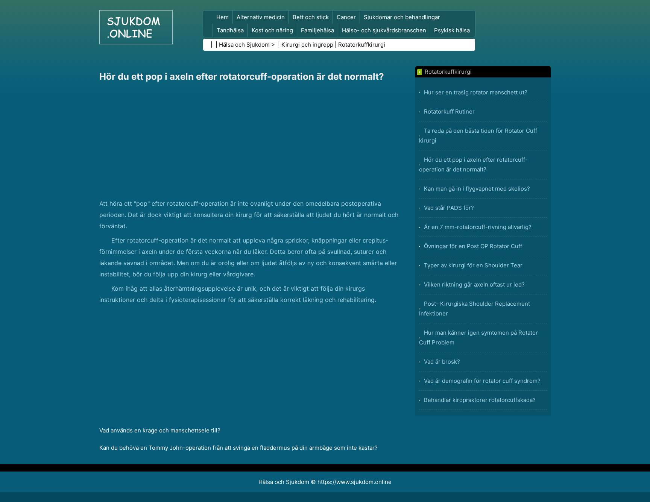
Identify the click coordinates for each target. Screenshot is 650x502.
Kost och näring (272, 30)
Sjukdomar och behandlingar (402, 17)
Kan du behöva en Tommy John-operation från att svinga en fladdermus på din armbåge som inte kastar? (238, 447)
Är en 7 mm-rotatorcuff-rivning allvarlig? (478, 227)
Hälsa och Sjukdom (244, 44)
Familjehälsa (317, 30)
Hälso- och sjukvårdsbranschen (384, 30)
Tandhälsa (230, 30)
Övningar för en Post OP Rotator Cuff (473, 246)
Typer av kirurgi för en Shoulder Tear (473, 265)
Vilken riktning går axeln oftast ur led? (474, 284)
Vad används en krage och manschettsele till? (159, 430)
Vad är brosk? (442, 361)
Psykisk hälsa (452, 30)
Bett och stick (311, 17)
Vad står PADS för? (449, 207)
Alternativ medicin (261, 17)
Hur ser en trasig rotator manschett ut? (475, 92)
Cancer (346, 17)
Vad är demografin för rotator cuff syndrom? (482, 380)
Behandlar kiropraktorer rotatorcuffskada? (480, 399)
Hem (222, 17)
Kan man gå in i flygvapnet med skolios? (477, 188)
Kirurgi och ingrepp (307, 44)
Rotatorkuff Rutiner (449, 111)
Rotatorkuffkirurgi (361, 44)
